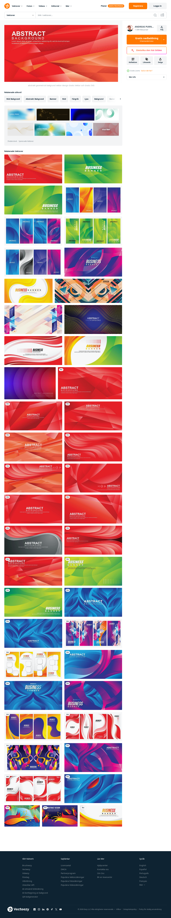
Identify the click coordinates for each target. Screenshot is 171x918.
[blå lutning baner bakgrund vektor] (33, 695)
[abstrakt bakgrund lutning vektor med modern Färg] (93, 262)
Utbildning (27, 881)
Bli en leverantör (104, 877)
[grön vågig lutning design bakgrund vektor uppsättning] (93, 231)
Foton (29, 6)
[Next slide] (118, 99)
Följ (161, 29)
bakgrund (99, 98)
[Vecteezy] (7, 6)
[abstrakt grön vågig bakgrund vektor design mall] (33, 200)
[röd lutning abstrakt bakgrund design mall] (33, 415)
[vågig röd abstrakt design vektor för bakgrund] (93, 540)
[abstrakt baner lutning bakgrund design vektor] (93, 664)
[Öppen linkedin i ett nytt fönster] (43, 909)
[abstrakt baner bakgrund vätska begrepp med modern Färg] (33, 757)
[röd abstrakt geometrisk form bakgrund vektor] (33, 447)
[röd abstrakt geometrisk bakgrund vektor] (33, 168)
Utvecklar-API (28, 885)
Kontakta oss (103, 869)
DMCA (63, 869)
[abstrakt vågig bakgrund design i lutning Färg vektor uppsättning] (33, 262)
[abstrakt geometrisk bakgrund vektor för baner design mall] (90, 383)
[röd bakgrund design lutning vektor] (93, 757)
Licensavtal (66, 865)
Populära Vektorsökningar (72, 877)
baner (112, 98)
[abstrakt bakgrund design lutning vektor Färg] (93, 695)
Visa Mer (106, 129)
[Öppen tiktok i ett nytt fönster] (52, 909)
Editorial (55, 6)
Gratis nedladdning (146, 39)
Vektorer (16, 6)
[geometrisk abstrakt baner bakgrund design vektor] (33, 319)
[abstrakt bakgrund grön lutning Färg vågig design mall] (33, 602)
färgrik (75, 98)
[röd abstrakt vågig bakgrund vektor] (93, 447)
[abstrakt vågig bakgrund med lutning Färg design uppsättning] (33, 231)
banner (53, 98)
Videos (42, 6)
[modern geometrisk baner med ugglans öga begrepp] (88, 291)
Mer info (132, 77)
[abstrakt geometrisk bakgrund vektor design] (33, 571)
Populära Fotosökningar (71, 881)
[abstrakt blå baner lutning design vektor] (93, 788)
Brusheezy (27, 865)
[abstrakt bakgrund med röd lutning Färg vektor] (33, 509)
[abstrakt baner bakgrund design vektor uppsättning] (33, 726)
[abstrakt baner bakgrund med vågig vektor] (93, 350)
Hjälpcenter (102, 865)
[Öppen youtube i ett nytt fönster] (60, 909)
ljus (86, 98)
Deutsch (143, 877)
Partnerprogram (68, 873)
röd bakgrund (13, 98)
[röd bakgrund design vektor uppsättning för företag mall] (93, 726)
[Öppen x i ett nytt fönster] (56, 909)
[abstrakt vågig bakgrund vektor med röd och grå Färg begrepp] (33, 540)
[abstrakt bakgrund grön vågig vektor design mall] (93, 168)
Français (143, 881)
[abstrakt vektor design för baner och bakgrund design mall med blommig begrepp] (22, 816)
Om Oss (100, 873)
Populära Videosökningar (72, 885)
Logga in (157, 6)
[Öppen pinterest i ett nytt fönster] (48, 909)
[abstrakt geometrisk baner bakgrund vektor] (93, 415)
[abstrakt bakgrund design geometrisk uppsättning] (93, 633)
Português (144, 873)
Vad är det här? (146, 71)
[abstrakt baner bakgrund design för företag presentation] (33, 478)
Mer (67, 6)
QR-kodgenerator (30, 896)
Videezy (25, 873)
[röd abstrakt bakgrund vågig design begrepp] (33, 350)
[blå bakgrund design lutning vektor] (93, 602)
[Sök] (155, 15)
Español (143, 869)
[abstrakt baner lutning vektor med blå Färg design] (33, 633)
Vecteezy (26, 869)
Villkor (118, 909)
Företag (25, 877)
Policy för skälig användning (150, 909)
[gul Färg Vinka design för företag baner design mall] (28, 291)
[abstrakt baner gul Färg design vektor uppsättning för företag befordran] (33, 664)
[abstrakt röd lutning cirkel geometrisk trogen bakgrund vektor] (93, 478)
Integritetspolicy (130, 909)
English (142, 865)
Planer (104, 6)
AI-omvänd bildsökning (32, 889)
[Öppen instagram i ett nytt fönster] (39, 909)
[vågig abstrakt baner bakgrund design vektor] (93, 319)
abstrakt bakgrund (35, 98)
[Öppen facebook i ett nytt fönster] (35, 909)
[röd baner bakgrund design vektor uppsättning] (33, 788)
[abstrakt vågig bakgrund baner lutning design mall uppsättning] (93, 200)
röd (64, 98)
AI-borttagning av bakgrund (35, 893)
